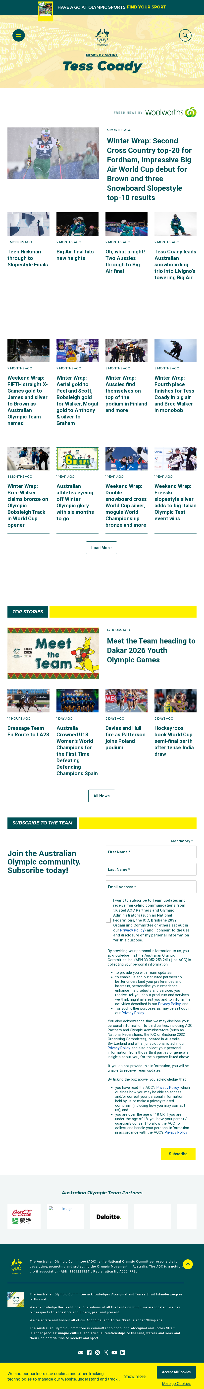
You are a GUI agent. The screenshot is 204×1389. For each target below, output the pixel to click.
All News (102, 796)
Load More (101, 547)
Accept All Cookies (176, 1372)
